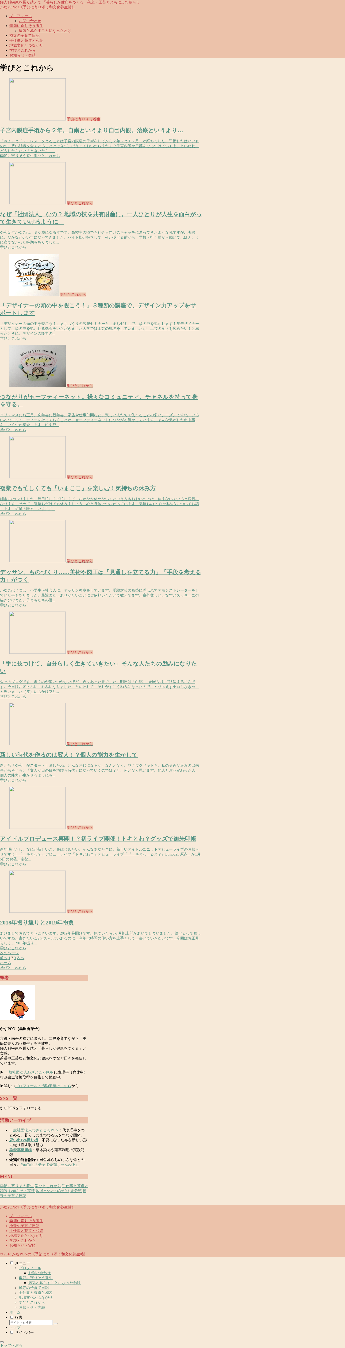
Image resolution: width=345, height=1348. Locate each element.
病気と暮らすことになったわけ (54, 1283)
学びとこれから (22, 1241)
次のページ (9, 953)
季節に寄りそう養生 (26, 1221)
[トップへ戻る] (2, 1342)
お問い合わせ (39, 1273)
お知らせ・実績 (22, 1245)
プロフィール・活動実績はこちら (43, 1086)
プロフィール (20, 1216)
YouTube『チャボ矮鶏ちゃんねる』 (50, 1165)
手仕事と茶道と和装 (26, 1231)
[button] (56, 1323)
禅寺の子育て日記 (24, 1226)
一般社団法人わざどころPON (29, 1072)
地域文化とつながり (26, 1236)
